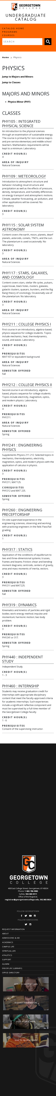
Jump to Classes (11, 82)
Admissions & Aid (11, 938)
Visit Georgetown (25, 1021)
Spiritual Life (9, 951)
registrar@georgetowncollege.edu (22, 899)
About (5, 933)
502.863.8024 (45, 899)
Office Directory (11, 972)
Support (6, 959)
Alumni (5, 964)
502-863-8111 (31, 894)
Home (5, 57)
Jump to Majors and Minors (17, 76)
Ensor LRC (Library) (12, 968)
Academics (7, 942)
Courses (8, 35)
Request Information (13, 929)
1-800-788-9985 (31, 891)
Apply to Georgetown (25, 984)
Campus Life (8, 946)
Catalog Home (13, 28)
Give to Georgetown (26, 1040)
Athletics (7, 955)
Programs (10, 31)
